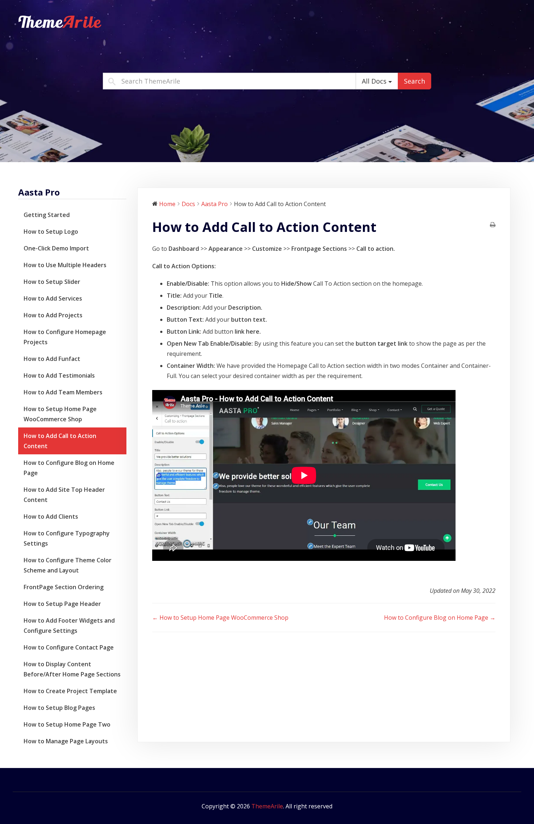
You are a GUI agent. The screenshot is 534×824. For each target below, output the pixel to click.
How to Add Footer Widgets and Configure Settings (69, 625)
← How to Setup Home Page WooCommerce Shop (220, 618)
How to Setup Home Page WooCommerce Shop (60, 414)
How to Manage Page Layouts (66, 741)
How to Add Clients (51, 516)
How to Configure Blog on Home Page (69, 468)
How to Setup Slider (52, 282)
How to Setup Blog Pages (59, 708)
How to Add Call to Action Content (60, 441)
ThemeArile (267, 806)
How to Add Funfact (52, 359)
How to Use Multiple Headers (65, 265)
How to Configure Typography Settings (67, 538)
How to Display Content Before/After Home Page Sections (72, 669)
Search (414, 81)
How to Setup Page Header (62, 604)
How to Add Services (53, 298)
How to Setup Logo (51, 232)
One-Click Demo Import (56, 248)
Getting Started (47, 215)
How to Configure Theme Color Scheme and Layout (68, 565)
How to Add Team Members (63, 392)
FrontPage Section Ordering (64, 587)
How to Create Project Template (70, 691)
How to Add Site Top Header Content (64, 495)
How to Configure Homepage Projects (65, 337)
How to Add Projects (53, 315)
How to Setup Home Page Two (67, 724)
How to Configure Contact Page (69, 647)
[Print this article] (492, 225)
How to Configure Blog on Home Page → (439, 618)
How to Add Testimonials (59, 375)
